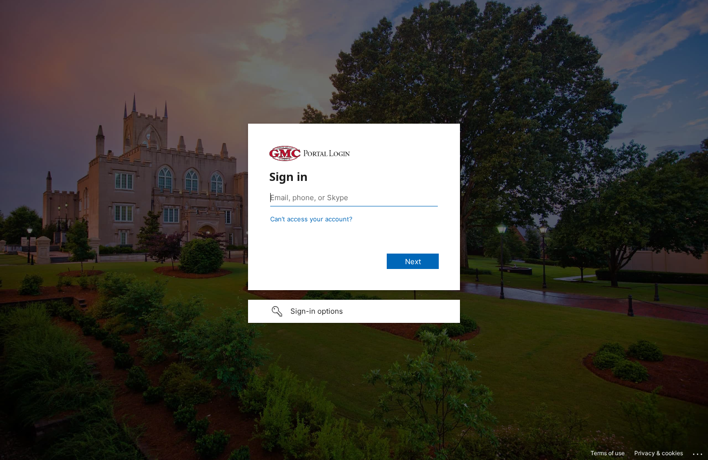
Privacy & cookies (658, 453)
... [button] (698, 452)
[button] (354, 311)
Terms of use (607, 453)
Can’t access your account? (311, 219)
